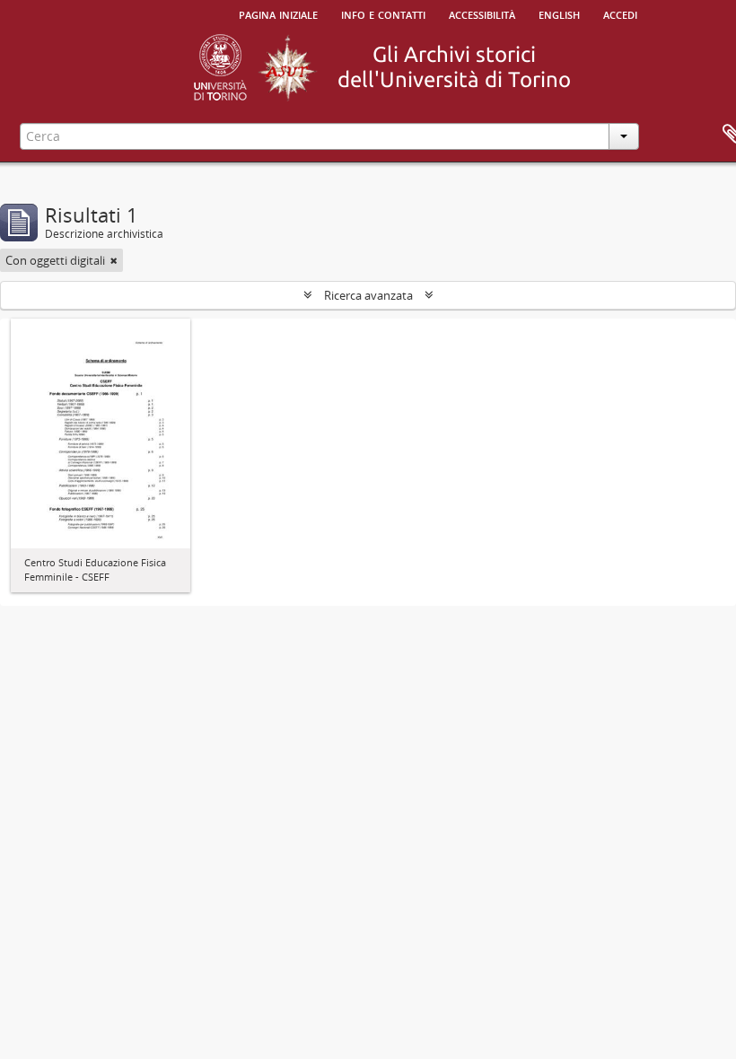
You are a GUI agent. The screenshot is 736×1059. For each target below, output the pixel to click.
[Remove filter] (114, 260)
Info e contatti (383, 13)
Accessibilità (482, 13)
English (559, 13)
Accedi (620, 13)
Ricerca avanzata (368, 295)
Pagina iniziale (278, 13)
